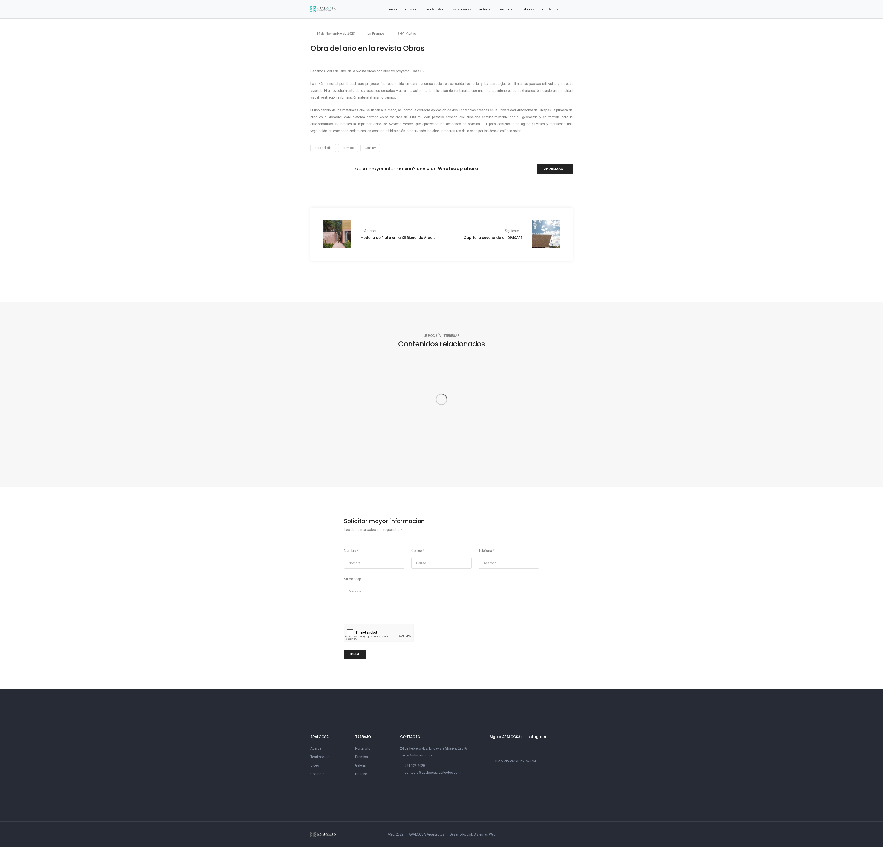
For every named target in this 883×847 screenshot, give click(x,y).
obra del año (323, 147)
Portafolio (362, 748)
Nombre (351, 551)
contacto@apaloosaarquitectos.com (433, 772)
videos (484, 9)
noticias (527, 9)
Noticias (361, 774)
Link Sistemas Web (481, 834)
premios (505, 9)
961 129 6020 (415, 766)
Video (314, 765)
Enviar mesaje (554, 169)
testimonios (461, 9)
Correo (417, 551)
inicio (392, 9)
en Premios (376, 33)
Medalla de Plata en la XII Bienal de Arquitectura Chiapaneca (415, 237)
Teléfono (487, 551)
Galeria (360, 765)
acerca (411, 9)
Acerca (315, 748)
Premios (361, 757)
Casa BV (370, 147)
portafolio (434, 9)
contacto (550, 9)
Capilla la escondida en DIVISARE (493, 237)
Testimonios (319, 757)
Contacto (317, 774)
